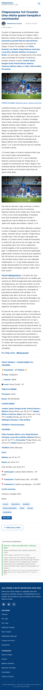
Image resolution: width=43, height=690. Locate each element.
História (4, 659)
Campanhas (6, 645)
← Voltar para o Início (12, 528)
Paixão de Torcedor (8, 627)
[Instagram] (14, 604)
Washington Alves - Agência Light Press (28, 103)
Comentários (6, 672)
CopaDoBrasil (7, 512)
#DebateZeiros (14, 275)
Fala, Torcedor (6, 632)
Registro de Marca (8, 663)
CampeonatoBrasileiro (9, 508)
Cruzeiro (5, 504)
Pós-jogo (6, 517)
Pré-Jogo (5, 619)
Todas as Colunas (8, 676)
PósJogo (30, 508)
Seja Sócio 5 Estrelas (9, 668)
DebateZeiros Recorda (9, 636)
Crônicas (5, 614)
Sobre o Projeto (7, 655)
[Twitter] (9, 604)
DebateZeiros (15, 504)
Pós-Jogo (5, 623)
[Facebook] (4, 604)
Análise (22, 508)
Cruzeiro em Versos (8, 640)
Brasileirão (26, 504)
